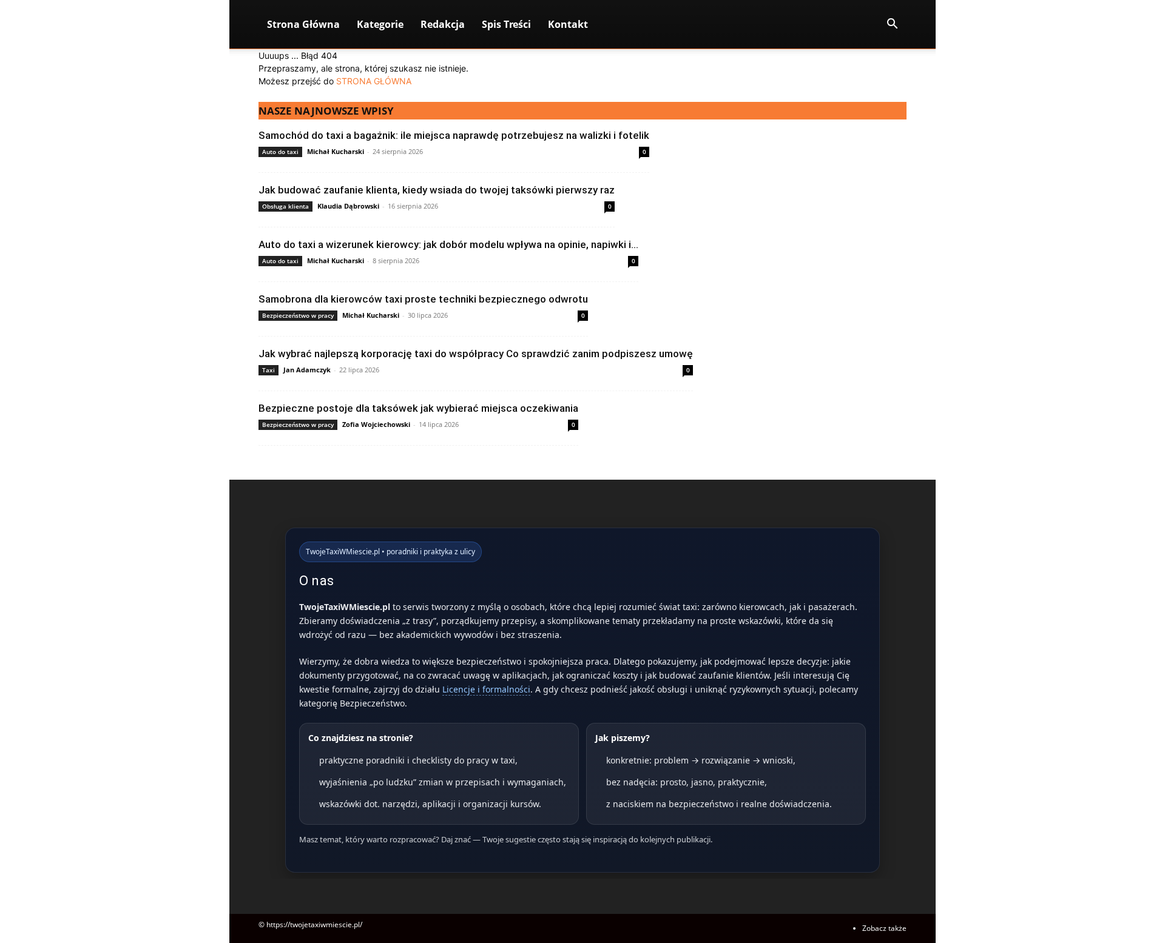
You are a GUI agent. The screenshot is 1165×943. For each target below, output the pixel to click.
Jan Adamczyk (307, 369)
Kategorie (380, 24)
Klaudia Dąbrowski (348, 205)
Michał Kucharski (335, 151)
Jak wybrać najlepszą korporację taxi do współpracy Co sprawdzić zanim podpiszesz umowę (475, 353)
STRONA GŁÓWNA (373, 81)
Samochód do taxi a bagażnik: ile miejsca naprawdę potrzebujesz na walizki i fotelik (453, 135)
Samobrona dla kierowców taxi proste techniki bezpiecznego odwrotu (423, 299)
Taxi (268, 370)
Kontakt (568, 24)
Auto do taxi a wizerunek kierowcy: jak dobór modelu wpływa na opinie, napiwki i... (448, 244)
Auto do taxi (280, 151)
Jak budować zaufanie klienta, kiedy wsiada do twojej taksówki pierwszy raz (436, 190)
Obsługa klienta (285, 206)
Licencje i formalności (486, 689)
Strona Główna (303, 24)
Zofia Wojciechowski (376, 424)
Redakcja (442, 24)
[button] (892, 25)
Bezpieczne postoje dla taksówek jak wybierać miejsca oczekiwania (418, 408)
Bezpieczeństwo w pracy (298, 315)
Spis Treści (506, 24)
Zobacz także (884, 928)
